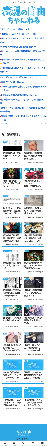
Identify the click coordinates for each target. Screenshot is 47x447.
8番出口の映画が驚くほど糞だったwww (19, 47)
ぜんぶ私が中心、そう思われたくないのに (19, 77)
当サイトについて (24, 439)
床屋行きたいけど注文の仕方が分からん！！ (21, 95)
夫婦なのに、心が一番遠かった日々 (16, 29)
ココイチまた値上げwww (12, 82)
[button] (42, 353)
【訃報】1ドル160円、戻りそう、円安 (18, 34)
